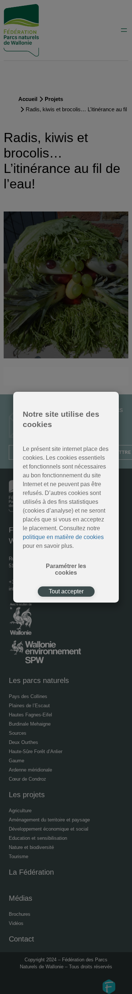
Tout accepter (66, 591)
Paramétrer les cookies (66, 569)
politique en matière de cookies (63, 537)
